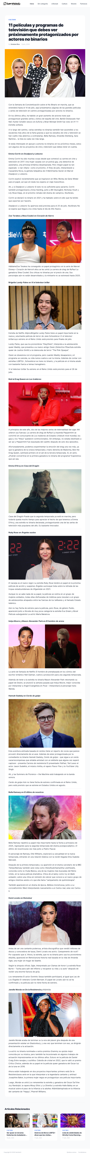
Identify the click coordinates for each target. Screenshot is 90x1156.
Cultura (64, 4)
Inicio (32, 4)
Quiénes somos (71, 1152)
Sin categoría (43, 4)
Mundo (73, 4)
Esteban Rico (15, 44)
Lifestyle (54, 4)
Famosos (83, 4)
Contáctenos (82, 1152)
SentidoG (18, 1152)
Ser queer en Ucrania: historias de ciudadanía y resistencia (17, 1135)
